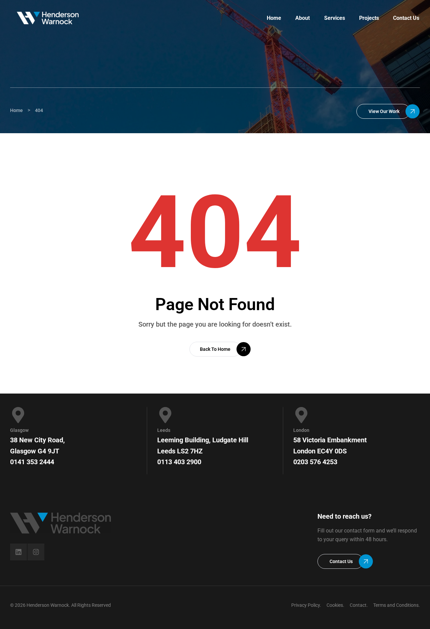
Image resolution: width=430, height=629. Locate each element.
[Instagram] (36, 552)
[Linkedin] (18, 552)
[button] (383, 111)
